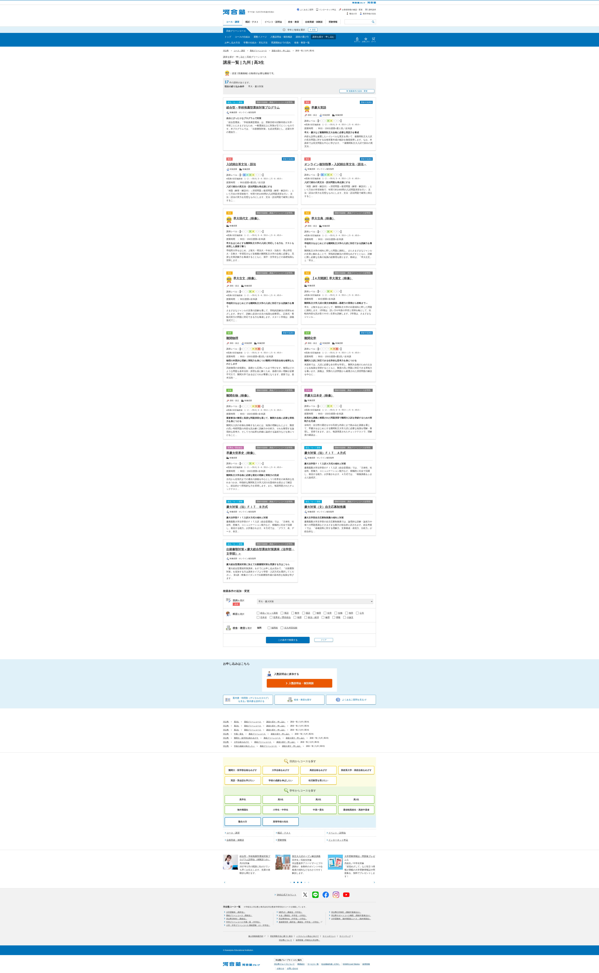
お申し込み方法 (232, 42)
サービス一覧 (313, 964)
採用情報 (366, 964)
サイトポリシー (329, 936)
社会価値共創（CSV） (330, 964)
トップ (228, 37)
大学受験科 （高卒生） (235, 912)
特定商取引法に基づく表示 (281, 936)
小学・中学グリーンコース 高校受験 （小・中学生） (248, 925)
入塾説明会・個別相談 (281, 37)
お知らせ (280, 968)
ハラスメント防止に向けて (307, 936)
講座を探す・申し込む (323, 37)
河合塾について (285, 940)
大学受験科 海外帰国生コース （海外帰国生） (351, 919)
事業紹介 (301, 964)
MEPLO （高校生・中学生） (291, 912)
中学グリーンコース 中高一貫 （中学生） (243, 922)
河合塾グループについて (284, 964)
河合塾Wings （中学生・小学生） (293, 919)
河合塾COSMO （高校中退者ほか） (346, 912)
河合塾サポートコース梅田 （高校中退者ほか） (351, 915)
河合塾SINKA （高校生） (236, 919)
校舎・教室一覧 (302, 42)
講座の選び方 (302, 37)
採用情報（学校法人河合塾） (308, 940)
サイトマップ (345, 936)
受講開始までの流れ (281, 42)
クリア (323, 640)
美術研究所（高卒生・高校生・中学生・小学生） (299, 922)
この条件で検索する (288, 640)
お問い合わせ (292, 968)
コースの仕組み (242, 37)
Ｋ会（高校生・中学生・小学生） (293, 915)
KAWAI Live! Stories (351, 964)
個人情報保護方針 (255, 936)
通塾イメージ (260, 37)
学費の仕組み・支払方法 (255, 42)
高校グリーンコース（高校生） (239, 915)
